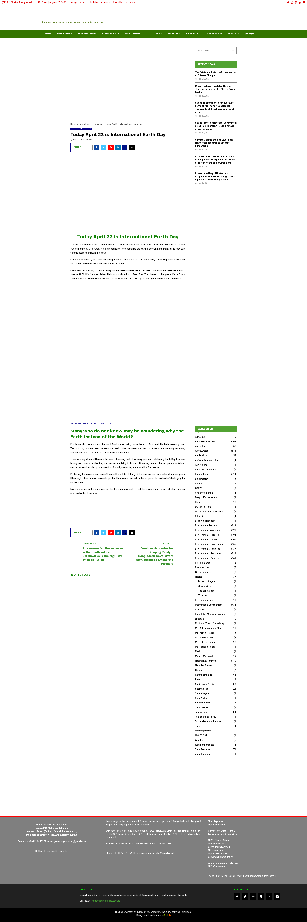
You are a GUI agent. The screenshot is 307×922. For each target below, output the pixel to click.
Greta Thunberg (203, 572)
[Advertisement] (207, 17)
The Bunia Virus (206, 591)
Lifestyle (192, 33)
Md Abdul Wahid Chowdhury (209, 623)
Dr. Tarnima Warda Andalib (209, 511)
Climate (155, 33)
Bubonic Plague (206, 581)
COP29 (198, 488)
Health (232, 33)
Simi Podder (201, 698)
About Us (117, 2)
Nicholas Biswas (204, 665)
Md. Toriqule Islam (205, 646)
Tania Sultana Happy (205, 716)
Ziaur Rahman (202, 754)
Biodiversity (201, 478)
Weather (199, 740)
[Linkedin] (269, 896)
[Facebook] (237, 896)
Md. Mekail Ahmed (204, 637)
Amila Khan (201, 455)
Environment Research (207, 535)
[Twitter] (245, 896)
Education (200, 516)
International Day (204, 600)
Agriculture (201, 446)
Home (47, 33)
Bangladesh (64, 33)
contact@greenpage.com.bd (105, 900)
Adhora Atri (201, 437)
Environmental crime (206, 539)
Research (213, 33)
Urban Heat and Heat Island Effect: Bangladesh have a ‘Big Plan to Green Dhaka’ (215, 89)
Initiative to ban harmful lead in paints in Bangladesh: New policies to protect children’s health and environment (215, 159)
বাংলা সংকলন (130, 2)
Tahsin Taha (201, 712)
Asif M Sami (201, 465)
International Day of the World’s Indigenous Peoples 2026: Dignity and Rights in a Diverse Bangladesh (215, 176)
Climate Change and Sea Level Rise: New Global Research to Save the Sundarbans (214, 142)
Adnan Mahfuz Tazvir (206, 441)
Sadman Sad (202, 689)
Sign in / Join (79, 2)
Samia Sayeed (202, 693)
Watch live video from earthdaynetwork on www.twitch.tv (90, 423)
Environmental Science (207, 558)
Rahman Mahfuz (203, 674)
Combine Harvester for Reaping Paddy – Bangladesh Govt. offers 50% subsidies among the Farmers (154, 556)
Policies (94, 2)
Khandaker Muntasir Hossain (210, 614)
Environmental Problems (208, 553)
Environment (133, 33)
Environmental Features (207, 548)
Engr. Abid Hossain (205, 521)
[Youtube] (277, 896)
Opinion (173, 33)
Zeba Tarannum (203, 749)
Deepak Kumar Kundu (206, 497)
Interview (200, 609)
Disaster (199, 502)
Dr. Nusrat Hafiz (203, 506)
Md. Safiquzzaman (205, 642)
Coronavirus (204, 586)
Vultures (202, 595)
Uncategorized (203, 730)
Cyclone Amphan (204, 493)
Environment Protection (207, 530)
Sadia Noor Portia (204, 684)
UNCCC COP (201, 735)
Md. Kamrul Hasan (204, 633)
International (87, 33)
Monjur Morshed (204, 656)
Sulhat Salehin (202, 702)
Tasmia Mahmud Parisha (208, 721)
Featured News (203, 567)
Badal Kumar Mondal (206, 469)
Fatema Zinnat (202, 563)
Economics (109, 33)
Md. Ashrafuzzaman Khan (208, 628)
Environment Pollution (206, 525)
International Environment (81, 129)
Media (198, 651)
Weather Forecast (204, 744)
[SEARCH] (233, 50)
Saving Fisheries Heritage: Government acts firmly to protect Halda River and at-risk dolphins (216, 125)
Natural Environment (205, 661)
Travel (198, 726)
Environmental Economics (209, 544)
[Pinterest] (261, 896)
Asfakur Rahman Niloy (206, 460)
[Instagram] (253, 896)
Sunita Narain (202, 707)
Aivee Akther (201, 450)
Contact (105, 2)
